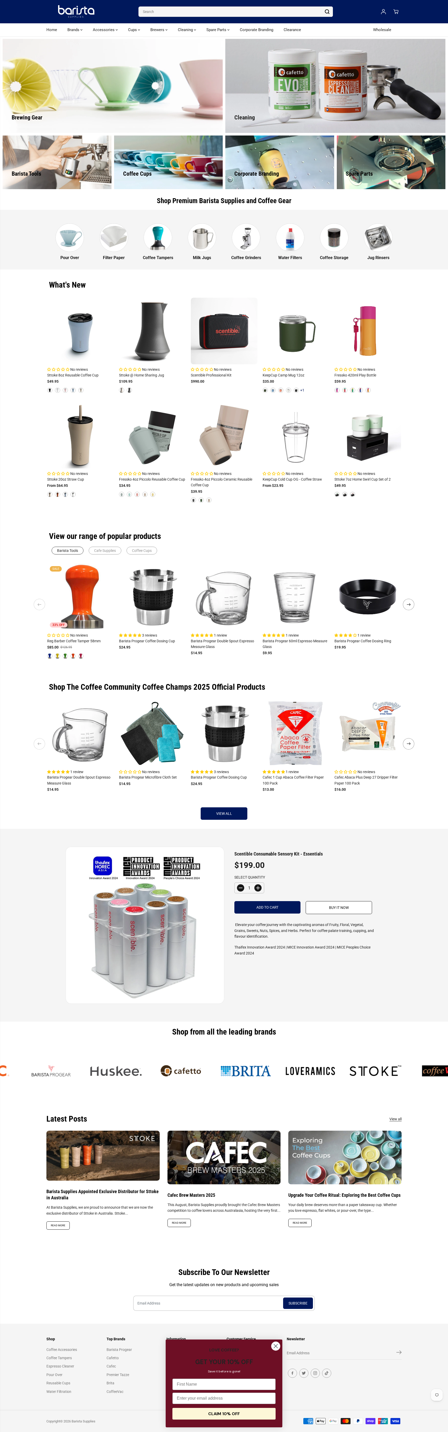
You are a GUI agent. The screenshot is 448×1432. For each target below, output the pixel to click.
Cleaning (186, 29)
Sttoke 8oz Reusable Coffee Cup (73, 375)
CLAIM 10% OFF (224, 1413)
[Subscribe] (399, 1353)
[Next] (408, 604)
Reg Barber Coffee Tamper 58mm (74, 641)
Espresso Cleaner (60, 1366)
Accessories (104, 29)
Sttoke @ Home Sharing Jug (141, 375)
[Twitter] (304, 1373)
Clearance (292, 29)
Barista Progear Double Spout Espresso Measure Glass (222, 644)
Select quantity (249, 877)
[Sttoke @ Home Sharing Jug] (152, 331)
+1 (302, 390)
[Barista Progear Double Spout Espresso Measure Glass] (224, 597)
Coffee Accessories (61, 1350)
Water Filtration (58, 1392)
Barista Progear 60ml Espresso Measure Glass (295, 644)
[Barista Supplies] (76, 12)
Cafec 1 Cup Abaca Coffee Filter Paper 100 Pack (293, 780)
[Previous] (39, 604)
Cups (133, 29)
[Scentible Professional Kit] (224, 331)
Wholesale (382, 29)
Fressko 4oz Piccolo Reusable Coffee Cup (152, 479)
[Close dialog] (275, 1346)
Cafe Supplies (105, 550)
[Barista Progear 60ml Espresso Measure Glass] (296, 597)
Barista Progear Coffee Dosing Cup (147, 641)
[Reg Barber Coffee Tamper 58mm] (80, 597)
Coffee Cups (142, 550)
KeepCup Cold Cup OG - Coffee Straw (292, 479)
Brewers (157, 29)
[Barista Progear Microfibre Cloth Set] (152, 733)
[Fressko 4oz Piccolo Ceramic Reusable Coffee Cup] (224, 435)
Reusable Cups (58, 1383)
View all (224, 813)
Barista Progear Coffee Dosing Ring (362, 641)
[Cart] (396, 11)
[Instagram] (315, 1373)
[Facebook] (292, 1373)
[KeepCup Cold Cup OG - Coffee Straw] (296, 435)
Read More (58, 1225)
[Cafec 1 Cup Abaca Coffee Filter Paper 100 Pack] (296, 733)
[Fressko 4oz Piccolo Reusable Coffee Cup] (152, 435)
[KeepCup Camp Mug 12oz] (296, 331)
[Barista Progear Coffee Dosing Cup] (152, 597)
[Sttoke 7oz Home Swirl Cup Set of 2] (367, 435)
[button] (58, 369)
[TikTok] (326, 1373)
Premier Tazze (118, 1375)
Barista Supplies (83, 1421)
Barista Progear (119, 1350)
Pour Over (54, 1375)
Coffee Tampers (59, 1358)
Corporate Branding (256, 29)
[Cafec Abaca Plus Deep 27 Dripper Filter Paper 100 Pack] (367, 733)
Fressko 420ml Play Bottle (355, 375)
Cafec (111, 1366)
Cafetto (113, 1358)
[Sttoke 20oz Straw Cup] (80, 435)
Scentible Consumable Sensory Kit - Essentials (278, 854)
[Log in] (383, 11)
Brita (110, 1383)
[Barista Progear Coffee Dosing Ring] (367, 597)
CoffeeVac (115, 1392)
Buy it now (339, 908)
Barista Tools (67, 550)
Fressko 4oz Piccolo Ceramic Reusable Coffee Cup (221, 482)
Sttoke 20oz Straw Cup (65, 479)
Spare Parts (216, 29)
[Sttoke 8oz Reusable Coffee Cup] (80, 331)
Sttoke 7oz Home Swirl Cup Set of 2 (362, 479)
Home (51, 29)
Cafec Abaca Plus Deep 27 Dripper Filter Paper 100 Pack (366, 780)
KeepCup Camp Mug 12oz (283, 375)
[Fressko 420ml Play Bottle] (367, 331)
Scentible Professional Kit (211, 375)
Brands (73, 29)
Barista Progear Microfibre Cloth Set (148, 777)
